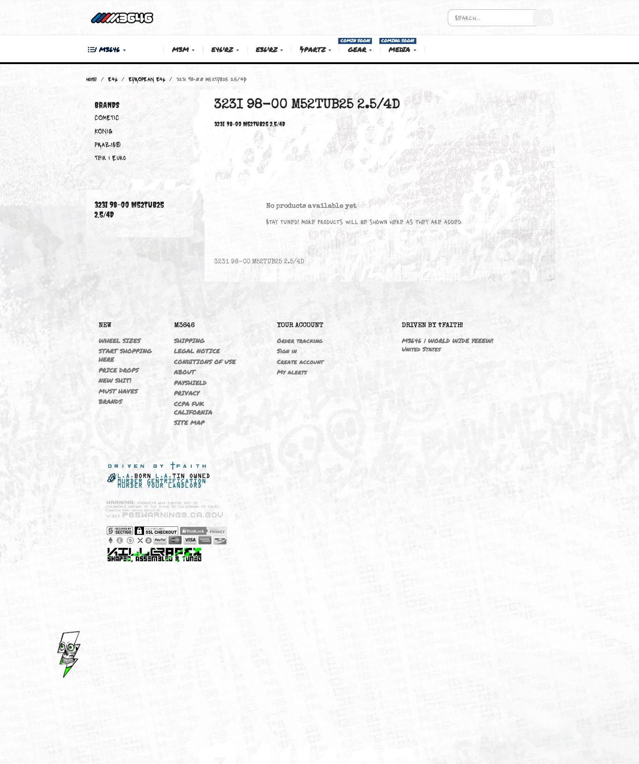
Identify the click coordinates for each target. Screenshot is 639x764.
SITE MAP (189, 422)
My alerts (292, 372)
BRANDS (110, 401)
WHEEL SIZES (119, 340)
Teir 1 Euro (110, 157)
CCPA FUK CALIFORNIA (193, 408)
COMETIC (106, 117)
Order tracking (299, 340)
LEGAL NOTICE (197, 351)
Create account (300, 361)
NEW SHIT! (115, 380)
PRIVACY (186, 393)
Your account (300, 325)
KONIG (103, 131)
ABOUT (184, 372)
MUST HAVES (118, 391)
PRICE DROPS (118, 370)
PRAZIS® (107, 144)
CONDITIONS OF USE (205, 361)
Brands (107, 105)
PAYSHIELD (190, 382)
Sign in (287, 351)
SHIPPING (189, 340)
